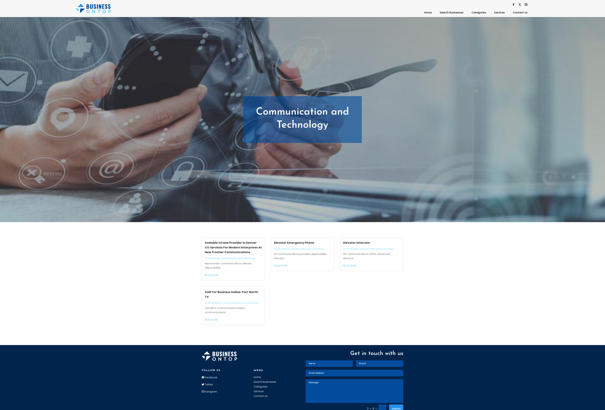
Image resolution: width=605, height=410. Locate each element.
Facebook (210, 377)
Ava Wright (351, 248)
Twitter (208, 384)
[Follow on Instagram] (526, 4)
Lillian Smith (214, 258)
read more (211, 275)
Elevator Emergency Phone (294, 243)
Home (428, 12)
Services (499, 12)
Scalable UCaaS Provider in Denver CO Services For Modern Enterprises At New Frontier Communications (233, 247)
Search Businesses (452, 12)
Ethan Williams (215, 302)
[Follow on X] (519, 4)
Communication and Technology (238, 258)
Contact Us (520, 12)
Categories (479, 12)
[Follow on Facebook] (513, 4)
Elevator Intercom (356, 243)
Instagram (210, 391)
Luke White (282, 248)
